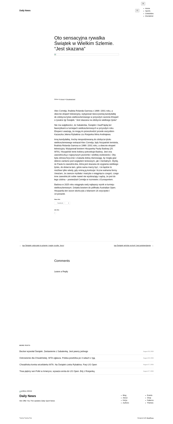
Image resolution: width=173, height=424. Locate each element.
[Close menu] (143, 3)
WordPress (150, 418)
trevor (62, 99)
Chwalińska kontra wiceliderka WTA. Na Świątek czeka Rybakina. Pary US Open (58, 364)
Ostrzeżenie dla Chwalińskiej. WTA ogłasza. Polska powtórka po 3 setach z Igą (57, 358)
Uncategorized (70, 99)
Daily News (24, 10)
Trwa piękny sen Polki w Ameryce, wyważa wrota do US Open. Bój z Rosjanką (57, 371)
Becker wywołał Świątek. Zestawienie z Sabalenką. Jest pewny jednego (53, 351)
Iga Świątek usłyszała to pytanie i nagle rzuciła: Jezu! (43, 246)
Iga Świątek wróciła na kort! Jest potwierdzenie (132, 246)
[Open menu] (137, 10)
